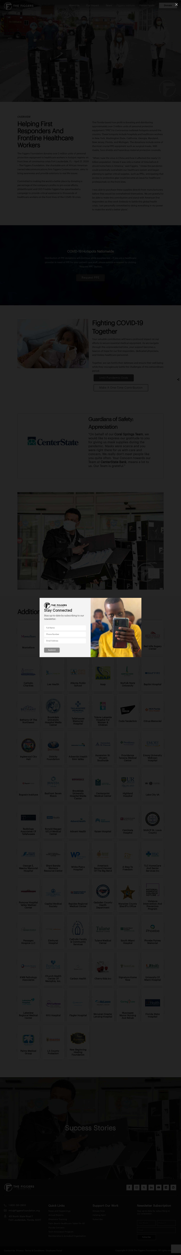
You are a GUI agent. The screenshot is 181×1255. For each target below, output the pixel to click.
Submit (52, 650)
